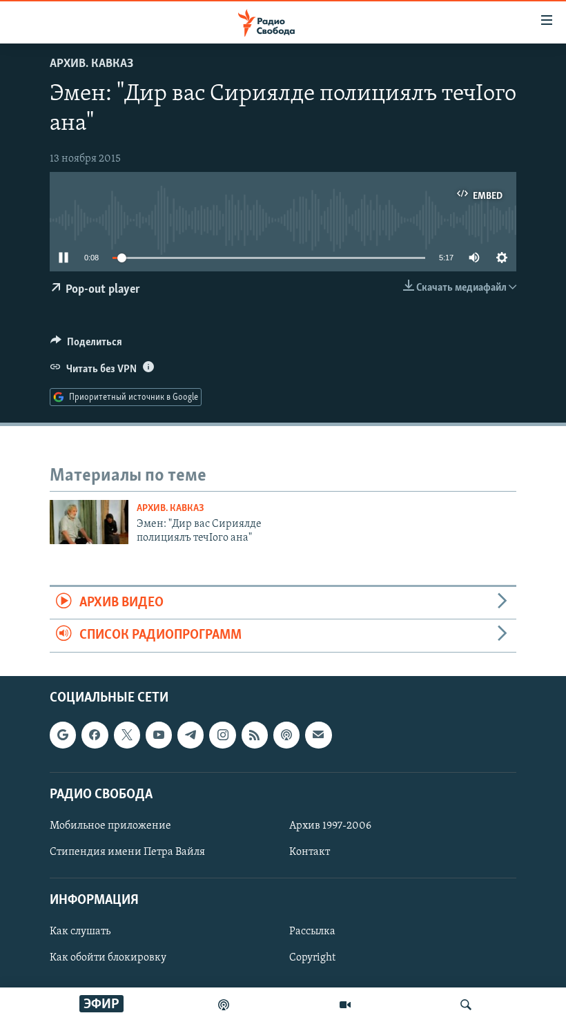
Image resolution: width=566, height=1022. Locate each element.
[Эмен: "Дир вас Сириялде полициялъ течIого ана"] (89, 522)
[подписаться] (318, 735)
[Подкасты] (286, 735)
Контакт (309, 852)
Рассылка (312, 931)
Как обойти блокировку (108, 957)
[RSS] (255, 735)
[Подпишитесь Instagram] (222, 735)
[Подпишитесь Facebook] (94, 735)
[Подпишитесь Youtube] (159, 735)
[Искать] (466, 1004)
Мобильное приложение (110, 825)
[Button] (86, 345)
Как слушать (80, 931)
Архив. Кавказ (91, 64)
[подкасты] (223, 1004)
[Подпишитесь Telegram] (190, 735)
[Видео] (345, 1004)
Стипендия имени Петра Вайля (127, 852)
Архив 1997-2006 (330, 825)
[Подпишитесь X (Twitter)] (127, 735)
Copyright (312, 957)
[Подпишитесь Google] (63, 735)
